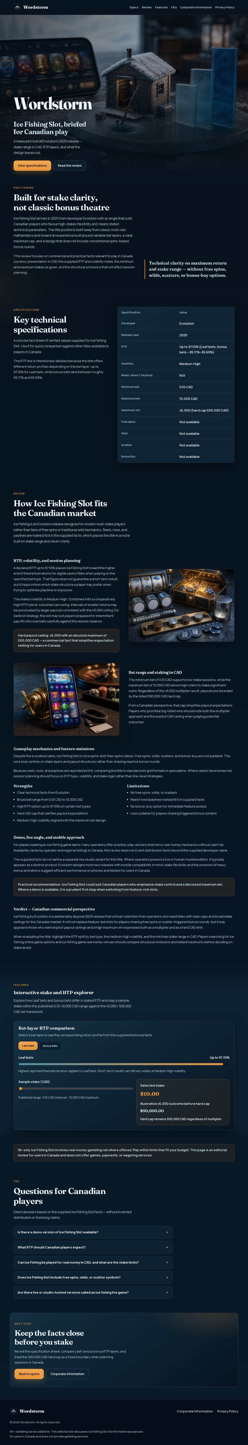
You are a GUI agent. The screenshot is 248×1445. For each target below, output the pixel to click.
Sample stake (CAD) (34, 1081)
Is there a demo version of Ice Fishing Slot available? (58, 1232)
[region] (176, 385)
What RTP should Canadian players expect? (52, 1247)
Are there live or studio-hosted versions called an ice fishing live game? (73, 1292)
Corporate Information (196, 7)
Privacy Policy (224, 7)
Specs (134, 7)
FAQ (174, 7)
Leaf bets (28, 1045)
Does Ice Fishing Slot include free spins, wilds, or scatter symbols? (69, 1277)
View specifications (32, 165)
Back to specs (29, 1374)
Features (161, 7)
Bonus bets (50, 1046)
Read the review (70, 165)
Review (147, 7)
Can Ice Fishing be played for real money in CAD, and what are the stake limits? (78, 1262)
